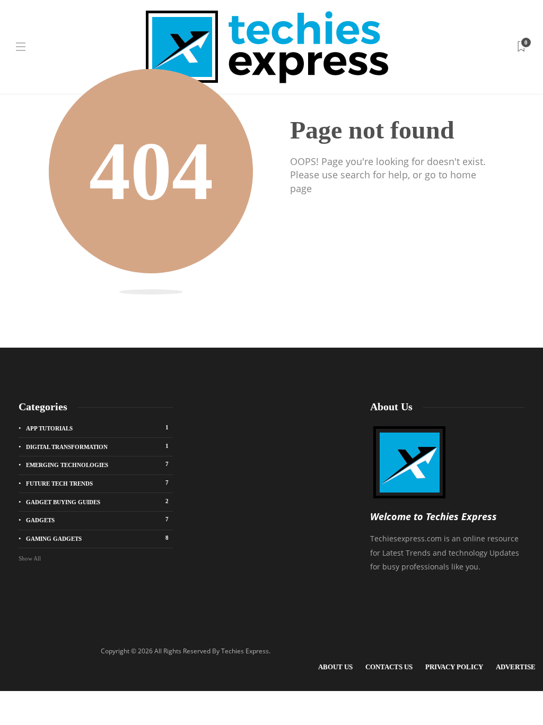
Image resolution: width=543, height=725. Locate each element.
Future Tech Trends (97, 483)
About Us (335, 667)
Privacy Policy (454, 667)
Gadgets (97, 519)
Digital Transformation (97, 446)
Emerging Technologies (97, 464)
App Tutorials (97, 427)
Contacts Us (389, 667)
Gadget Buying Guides (97, 501)
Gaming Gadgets (97, 538)
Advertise (516, 667)
